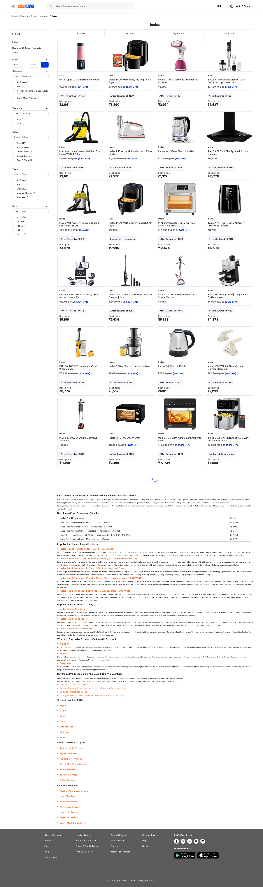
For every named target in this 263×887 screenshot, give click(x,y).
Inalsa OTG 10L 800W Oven (124, 438)
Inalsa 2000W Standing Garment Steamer (78, 439)
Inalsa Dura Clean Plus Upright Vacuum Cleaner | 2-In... (130, 296)
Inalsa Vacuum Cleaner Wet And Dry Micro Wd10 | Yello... (79, 152)
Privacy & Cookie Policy (87, 846)
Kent (62, 737)
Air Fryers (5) (23, 82)
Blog (46, 851)
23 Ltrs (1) (21, 234)
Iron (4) (20, 184)
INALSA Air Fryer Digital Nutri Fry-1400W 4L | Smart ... (227, 224)
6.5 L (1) (20, 123)
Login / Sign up (243, 6)
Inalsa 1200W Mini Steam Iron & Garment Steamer (225, 367)
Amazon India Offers (71, 748)
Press (46, 846)
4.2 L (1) (20, 119)
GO (44, 64)
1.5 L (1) (20, 221)
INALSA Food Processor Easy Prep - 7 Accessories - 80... (80, 296)
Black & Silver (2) (24, 147)
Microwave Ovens (69, 807)
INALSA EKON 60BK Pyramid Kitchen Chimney (228, 152)
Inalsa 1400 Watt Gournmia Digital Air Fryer (130, 224)
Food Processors (68, 801)
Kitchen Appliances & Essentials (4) (32, 92)
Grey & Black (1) (24, 160)
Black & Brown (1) (25, 156)
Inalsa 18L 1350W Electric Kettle (176, 151)
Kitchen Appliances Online (74, 791)
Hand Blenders (67, 796)
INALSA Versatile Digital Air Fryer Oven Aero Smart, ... (177, 224)
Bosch (63, 716)
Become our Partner (120, 851)
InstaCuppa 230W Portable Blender (79, 79)
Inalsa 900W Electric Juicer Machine (129, 366)
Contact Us (147, 846)
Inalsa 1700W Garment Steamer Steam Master (176, 296)
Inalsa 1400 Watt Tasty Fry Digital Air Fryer (130, 81)
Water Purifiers (68, 817)
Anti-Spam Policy (84, 851)
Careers (114, 846)
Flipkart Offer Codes (71, 759)
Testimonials (50, 857)
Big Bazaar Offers (69, 753)
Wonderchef (66, 726)
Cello (62, 721)
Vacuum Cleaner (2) (26, 193)
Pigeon (63, 705)
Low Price (228, 33)
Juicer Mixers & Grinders (73, 823)
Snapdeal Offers (68, 769)
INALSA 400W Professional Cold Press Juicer (78, 367)
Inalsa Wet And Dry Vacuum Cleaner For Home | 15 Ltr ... (79, 224)
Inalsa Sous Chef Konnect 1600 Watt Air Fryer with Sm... (228, 439)
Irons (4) (21, 86)
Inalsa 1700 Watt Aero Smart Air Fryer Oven (179, 439)
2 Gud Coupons (68, 780)
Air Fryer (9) (22, 180)
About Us (49, 840)
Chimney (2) (22, 189)
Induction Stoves (69, 812)
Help (219, 6)
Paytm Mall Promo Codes (73, 764)
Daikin (63, 711)
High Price (178, 33)
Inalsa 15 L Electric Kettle (172, 366)
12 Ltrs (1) (21, 226)
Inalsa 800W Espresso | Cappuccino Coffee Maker (228, 296)
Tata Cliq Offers (68, 775)
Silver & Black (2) (24, 151)
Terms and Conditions (87, 840)
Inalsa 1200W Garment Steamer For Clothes (178, 81)
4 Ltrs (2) (21, 217)
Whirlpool (65, 732)
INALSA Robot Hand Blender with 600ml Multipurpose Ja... (226, 81)
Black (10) (21, 143)
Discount (129, 33)
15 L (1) (20, 230)
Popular (81, 33)
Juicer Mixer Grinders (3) (28, 98)
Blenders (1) (22, 197)
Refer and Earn (117, 840)
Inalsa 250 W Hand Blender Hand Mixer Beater (130, 152)
